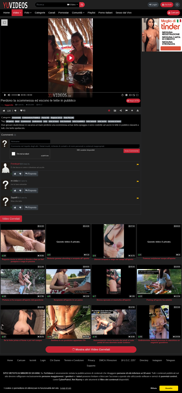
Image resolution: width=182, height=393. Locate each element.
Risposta (31, 174)
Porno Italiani (105, 12)
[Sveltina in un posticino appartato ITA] (68, 322)
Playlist (91, 12)
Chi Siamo (55, 360)
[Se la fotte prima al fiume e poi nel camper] (23, 322)
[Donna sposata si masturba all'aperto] (114, 281)
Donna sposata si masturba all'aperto (114, 300)
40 (23, 110)
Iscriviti (168, 4)
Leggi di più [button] (65, 388)
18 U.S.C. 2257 (128, 360)
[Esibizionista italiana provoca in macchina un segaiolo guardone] (159, 322)
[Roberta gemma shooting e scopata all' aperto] (68, 240)
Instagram (157, 360)
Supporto (91, 366)
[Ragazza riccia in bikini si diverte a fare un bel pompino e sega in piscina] (23, 241)
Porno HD (45, 118)
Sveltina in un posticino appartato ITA (68, 340)
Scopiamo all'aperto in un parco (68, 300)
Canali (51, 12)
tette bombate (65, 121)
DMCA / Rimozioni (108, 360)
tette (45, 121)
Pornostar (63, 12)
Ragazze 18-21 (56, 118)
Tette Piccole (69, 118)
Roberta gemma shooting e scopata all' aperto (68, 258)
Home (6, 12)
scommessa (26, 121)
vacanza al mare (114, 121)
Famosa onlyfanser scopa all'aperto (159, 258)
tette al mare (53, 121)
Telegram (170, 360)
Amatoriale (16, 118)
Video (16, 12)
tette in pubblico (79, 121)
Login (154, 4)
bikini (17, 121)
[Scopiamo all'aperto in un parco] (68, 281)
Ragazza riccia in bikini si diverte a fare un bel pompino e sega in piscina (23, 260)
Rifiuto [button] (154, 388)
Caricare (174, 12)
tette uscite (102, 121)
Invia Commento (132, 151)
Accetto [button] (168, 388)
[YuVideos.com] (15, 5)
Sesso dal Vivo (124, 12)
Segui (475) (134, 101)
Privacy (91, 360)
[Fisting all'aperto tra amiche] (159, 281)
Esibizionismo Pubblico (31, 118)
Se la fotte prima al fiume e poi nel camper (23, 340)
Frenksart (15, 164)
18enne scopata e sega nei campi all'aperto (113, 259)
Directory (144, 360)
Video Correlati (11, 218)
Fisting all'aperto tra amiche (159, 300)
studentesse (37, 121)
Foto (27, 12)
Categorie (40, 12)
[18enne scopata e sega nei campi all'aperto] (114, 241)
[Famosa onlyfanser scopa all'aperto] (159, 240)
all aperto (9, 121)
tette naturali (91, 121)
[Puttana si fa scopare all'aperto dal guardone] (23, 281)
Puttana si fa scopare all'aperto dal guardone (22, 300)
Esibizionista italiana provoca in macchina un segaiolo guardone (159, 341)
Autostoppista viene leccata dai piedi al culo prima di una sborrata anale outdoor (113, 341)
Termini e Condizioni (74, 360)
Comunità (77, 12)
